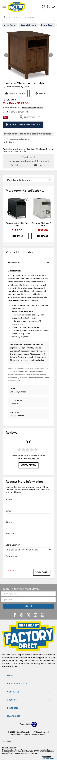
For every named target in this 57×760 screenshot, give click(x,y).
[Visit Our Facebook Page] (14, 615)
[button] (4, 6)
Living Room (9, 25)
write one (34, 459)
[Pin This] (5, 118)
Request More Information (25, 124)
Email (9, 511)
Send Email (41, 572)
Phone (10, 522)
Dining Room (47, 25)
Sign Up (28, 606)
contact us (21, 360)
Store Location (13, 545)
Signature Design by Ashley (17, 87)
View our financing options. (32, 108)
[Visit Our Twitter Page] (28, 615)
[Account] (48, 7)
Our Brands (7, 742)
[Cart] (53, 7)
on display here (21, 139)
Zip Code (11, 533)
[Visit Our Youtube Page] (42, 615)
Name (9, 499)
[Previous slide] (9, 212)
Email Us (41, 165)
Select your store (13, 133)
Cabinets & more (28, 25)
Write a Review (28, 465)
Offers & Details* (38, 734)
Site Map (27, 734)
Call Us (17, 165)
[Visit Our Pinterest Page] (21, 615)
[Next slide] (48, 212)
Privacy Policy (16, 734)
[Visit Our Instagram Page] (35, 615)
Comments (12, 556)
